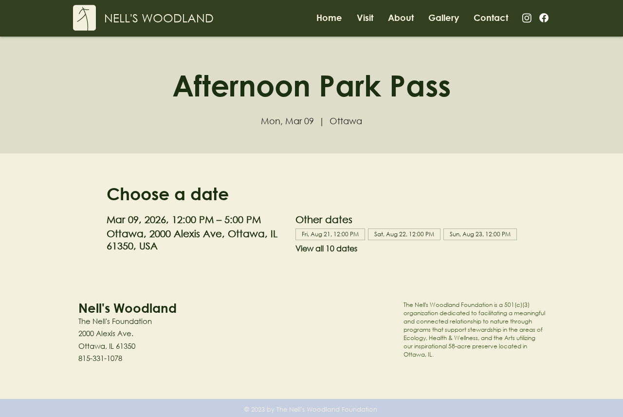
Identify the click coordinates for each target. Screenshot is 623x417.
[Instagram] (527, 18)
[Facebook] (544, 18)
